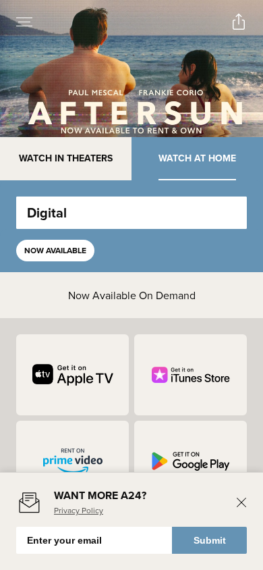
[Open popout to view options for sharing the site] (239, 22)
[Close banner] (241, 502)
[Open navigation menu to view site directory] (24, 22)
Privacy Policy (78, 510)
